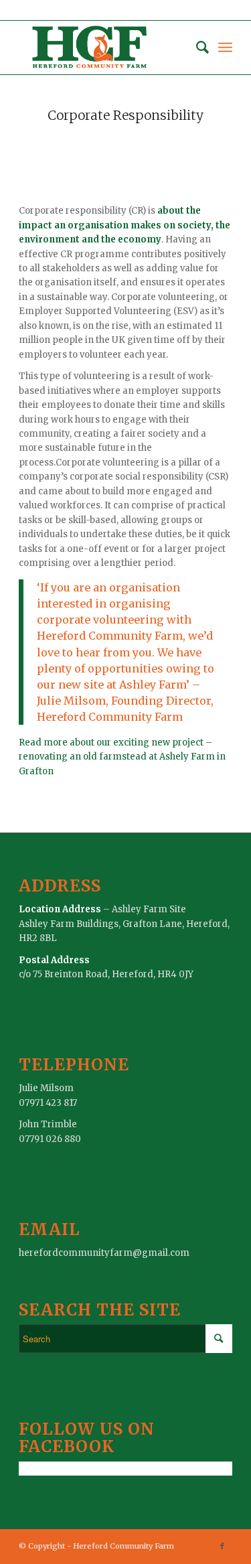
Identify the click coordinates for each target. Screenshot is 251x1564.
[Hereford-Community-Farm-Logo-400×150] (104, 47)
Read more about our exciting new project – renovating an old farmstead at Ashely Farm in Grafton (122, 757)
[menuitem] (196, 47)
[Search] (196, 47)
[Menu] (225, 47)
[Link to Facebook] (222, 1546)
